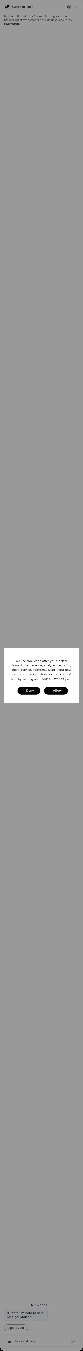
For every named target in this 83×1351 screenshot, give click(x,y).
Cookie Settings (52, 679)
